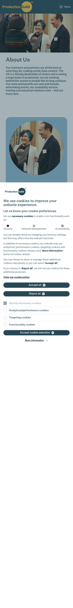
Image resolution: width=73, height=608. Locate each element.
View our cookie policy (16, 277)
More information (34, 340)
